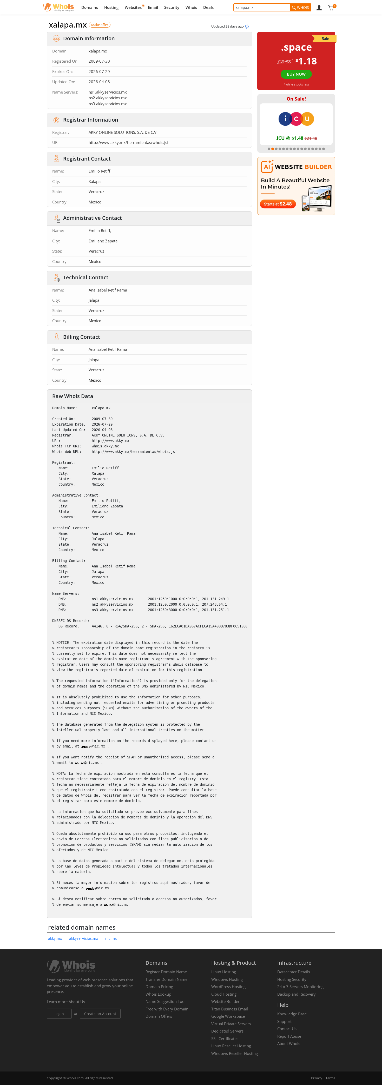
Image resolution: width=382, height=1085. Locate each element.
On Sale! (296, 99)
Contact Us (287, 1028)
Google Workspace (228, 1016)
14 (316, 149)
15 (320, 149)
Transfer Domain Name (166, 979)
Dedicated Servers (227, 1031)
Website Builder (225, 1001)
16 (323, 149)
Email (153, 7)
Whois (191, 7)
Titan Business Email (229, 1008)
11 (305, 149)
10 (301, 149)
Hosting (111, 7)
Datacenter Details (293, 971)
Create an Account (100, 1013)
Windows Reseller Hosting (234, 1053)
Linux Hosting (223, 971)
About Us (77, 1001)
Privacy (316, 1078)
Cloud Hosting (223, 994)
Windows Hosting (227, 979)
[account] (319, 7)
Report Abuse (289, 1036)
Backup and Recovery (296, 994)
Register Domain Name (166, 971)
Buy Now (296, 74)
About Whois (288, 1043)
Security (171, 7)
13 (312, 149)
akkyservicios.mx (83, 938)
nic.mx (111, 938)
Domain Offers (159, 1016)
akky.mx (55, 938)
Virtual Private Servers (231, 1023)
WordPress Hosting (228, 986)
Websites (133, 7)
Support (284, 1021)
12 (309, 149)
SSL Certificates (224, 1038)
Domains (89, 7)
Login (59, 1013)
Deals (208, 7)
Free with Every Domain (167, 1008)
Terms (330, 1078)
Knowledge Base (292, 1013)
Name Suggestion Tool (166, 1001)
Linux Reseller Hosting (231, 1045)
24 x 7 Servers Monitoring (300, 986)
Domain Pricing (159, 986)
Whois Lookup (158, 994)
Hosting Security (291, 979)
